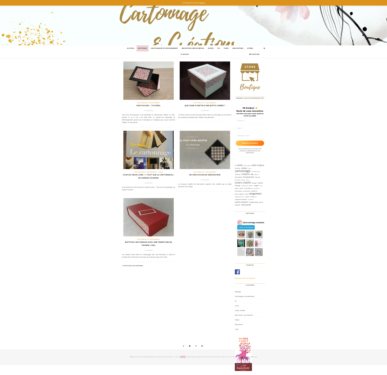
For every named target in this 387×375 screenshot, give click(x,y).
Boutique (142, 48)
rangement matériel (241, 199)
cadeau (244, 168)
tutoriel (261, 202)
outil (261, 185)
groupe (243, 180)
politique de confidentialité (247, 151)
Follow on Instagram (246, 227)
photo (241, 188)
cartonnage (242, 171)
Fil (218, 48)
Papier (211, 48)
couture (237, 174)
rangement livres (239, 196)
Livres (250, 48)
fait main (257, 177)
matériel (260, 183)
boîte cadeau (247, 165)
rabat (246, 194)
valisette (237, 205)
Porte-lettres (248, 188)
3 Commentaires (148, 110)
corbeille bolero (255, 171)
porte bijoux (256, 188)
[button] (241, 234)
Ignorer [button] (202, 3)
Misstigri (237, 185)
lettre (247, 180)
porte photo (247, 191)
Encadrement (248, 177)
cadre (249, 168)
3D (235, 165)
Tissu (226, 48)
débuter (256, 174)
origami (256, 185)
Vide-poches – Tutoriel (148, 106)
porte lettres (238, 191)
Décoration (238, 177)
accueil (130, 48)
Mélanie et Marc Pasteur (165, 357)
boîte (240, 165)
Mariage (254, 183)
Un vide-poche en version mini (205, 175)
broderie (237, 168)
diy (252, 174)
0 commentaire (205, 110)
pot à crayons (239, 194)
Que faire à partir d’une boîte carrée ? (205, 106)
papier (237, 188)
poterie (254, 191)
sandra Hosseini (241, 202)
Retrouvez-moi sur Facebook (245, 278)
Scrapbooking (253, 202)
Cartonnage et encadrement (164, 48)
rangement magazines (250, 196)
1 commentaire (148, 250)
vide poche (246, 205)
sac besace (250, 199)
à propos (185, 54)
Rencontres (238, 48)
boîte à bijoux (258, 165)
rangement (255, 193)
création (245, 174)
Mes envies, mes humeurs (193, 48)
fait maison (238, 180)
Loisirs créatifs (243, 182)
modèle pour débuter (247, 185)
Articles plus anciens (133, 265)
